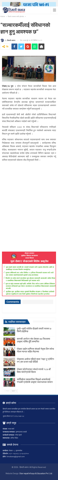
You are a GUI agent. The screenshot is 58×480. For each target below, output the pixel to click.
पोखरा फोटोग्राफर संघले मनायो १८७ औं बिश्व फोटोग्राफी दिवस (34, 370)
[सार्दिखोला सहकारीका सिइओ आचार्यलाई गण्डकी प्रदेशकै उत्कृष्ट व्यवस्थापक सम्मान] (9, 382)
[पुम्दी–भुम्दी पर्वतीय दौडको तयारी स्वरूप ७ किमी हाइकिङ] (9, 331)
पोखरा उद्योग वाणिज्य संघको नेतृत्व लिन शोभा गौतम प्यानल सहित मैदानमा (35, 350)
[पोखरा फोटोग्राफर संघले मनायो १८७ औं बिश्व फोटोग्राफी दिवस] (9, 372)
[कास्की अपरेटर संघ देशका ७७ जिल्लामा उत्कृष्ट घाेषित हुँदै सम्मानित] (9, 341)
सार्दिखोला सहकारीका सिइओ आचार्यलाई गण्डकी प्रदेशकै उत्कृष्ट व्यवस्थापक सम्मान (35, 380)
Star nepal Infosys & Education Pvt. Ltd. (35, 473)
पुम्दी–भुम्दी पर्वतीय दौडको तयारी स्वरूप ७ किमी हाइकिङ (34, 330)
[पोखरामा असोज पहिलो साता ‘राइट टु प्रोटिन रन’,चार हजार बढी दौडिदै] (9, 362)
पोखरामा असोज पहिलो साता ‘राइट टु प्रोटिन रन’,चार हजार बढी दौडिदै (35, 360)
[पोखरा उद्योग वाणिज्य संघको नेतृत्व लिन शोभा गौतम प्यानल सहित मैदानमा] (9, 352)
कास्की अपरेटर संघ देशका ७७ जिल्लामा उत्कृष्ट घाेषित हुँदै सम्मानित (33, 340)
